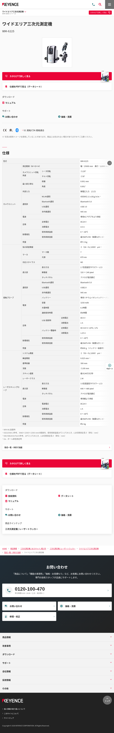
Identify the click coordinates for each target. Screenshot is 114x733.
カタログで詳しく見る (20, 76)
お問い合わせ (11, 116)
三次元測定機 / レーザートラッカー (21, 528)
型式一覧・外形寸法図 (13, 447)
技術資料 (12, 495)
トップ (107, 701)
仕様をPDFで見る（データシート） (26, 86)
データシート (67, 495)
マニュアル (10, 102)
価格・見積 (66, 116)
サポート (109, 368)
